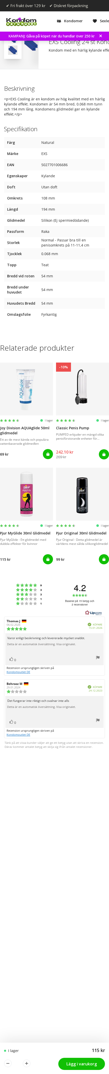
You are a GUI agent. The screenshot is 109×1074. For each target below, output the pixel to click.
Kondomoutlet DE (18, 672)
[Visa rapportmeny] (98, 658)
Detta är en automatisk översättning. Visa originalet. (41, 644)
